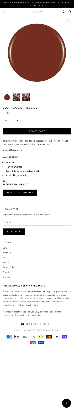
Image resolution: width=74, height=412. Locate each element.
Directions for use (20, 192)
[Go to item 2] (16, 97)
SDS (5, 248)
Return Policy (9, 267)
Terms (6, 262)
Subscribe (14, 232)
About (6, 272)
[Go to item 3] (26, 97)
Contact (6, 277)
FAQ (5, 257)
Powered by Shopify (48, 330)
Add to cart (37, 131)
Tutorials (7, 252)
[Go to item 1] (7, 97)
